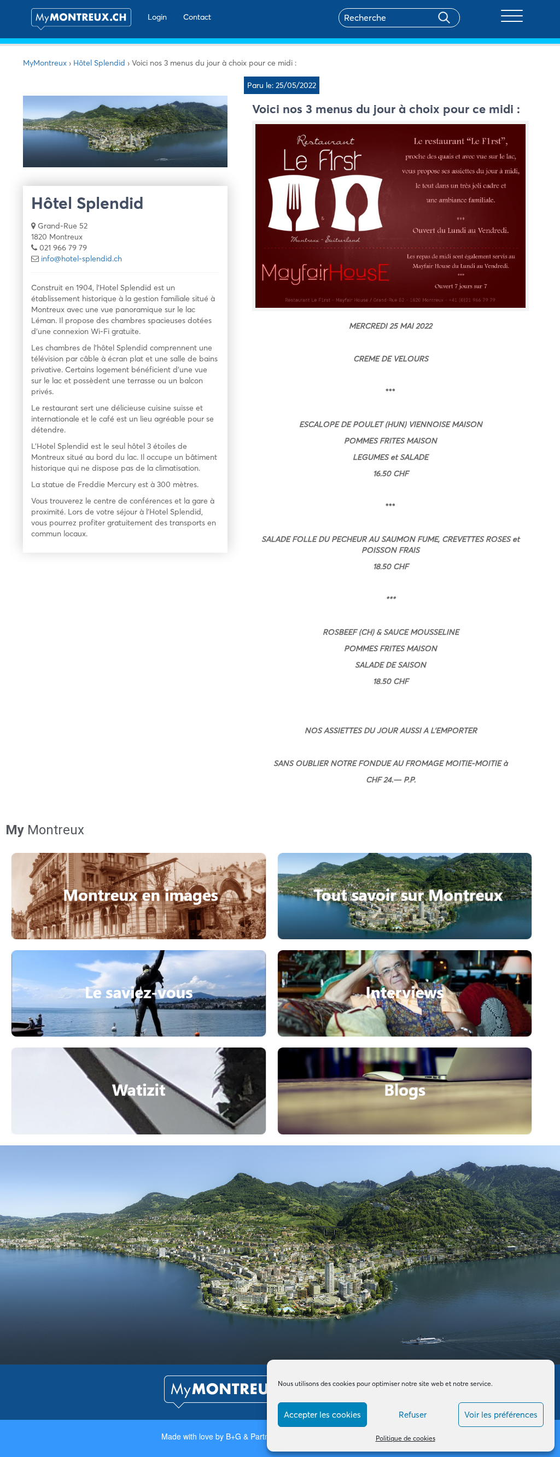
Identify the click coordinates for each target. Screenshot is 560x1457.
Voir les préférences (501, 1414)
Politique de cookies (405, 1438)
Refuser (413, 1414)
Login (157, 17)
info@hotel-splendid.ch (81, 259)
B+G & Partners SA (259, 1436)
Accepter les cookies (322, 1414)
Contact (197, 17)
